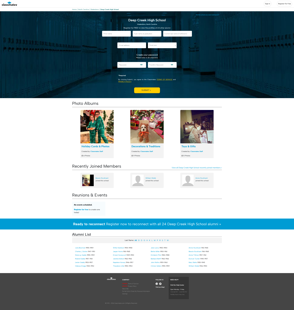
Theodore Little (118, 266)
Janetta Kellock (118, 259)
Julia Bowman (80, 248)
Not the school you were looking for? (207, 15)
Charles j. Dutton (81, 251)
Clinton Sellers (156, 266)
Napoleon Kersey (119, 262)
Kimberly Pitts (156, 255)
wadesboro (94, 9)
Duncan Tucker (194, 259)
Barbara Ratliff (156, 259)
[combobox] (162, 45)
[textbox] (162, 45)
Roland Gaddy (80, 259)
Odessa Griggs (80, 266)
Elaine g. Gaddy (80, 255)
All (136, 240)
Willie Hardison (118, 248)
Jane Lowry (155, 248)
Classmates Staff (96, 151)
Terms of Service (164, 80)
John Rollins (155, 262)
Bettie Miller (155, 251)
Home (74, 9)
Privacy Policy (124, 82)
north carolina (83, 9)
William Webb (151, 178)
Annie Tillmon (194, 255)
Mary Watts (193, 262)
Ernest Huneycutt (119, 255)
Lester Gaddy (80, 262)
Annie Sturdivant (201, 178)
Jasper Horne (118, 251)
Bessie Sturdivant (102, 178)
